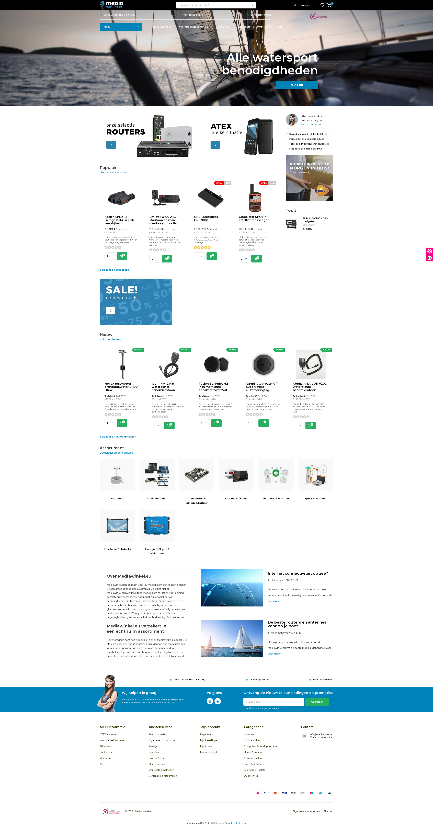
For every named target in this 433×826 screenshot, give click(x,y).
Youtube (217, 701)
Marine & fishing (236, 498)
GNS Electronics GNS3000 (206, 218)
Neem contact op (311, 123)
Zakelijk (153, 746)
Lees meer (274, 601)
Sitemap (328, 811)
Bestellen (154, 752)
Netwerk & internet (276, 498)
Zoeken (252, 5)
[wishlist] (322, 5)
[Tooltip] (326, 134)
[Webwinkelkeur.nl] (318, 16)
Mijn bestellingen (209, 740)
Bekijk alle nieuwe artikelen (118, 436)
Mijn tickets (206, 746)
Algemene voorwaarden (162, 740)
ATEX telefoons (162, 26)
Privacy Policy (156, 758)
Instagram (210, 701)
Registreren (206, 734)
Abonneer (317, 701)
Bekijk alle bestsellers (114, 269)
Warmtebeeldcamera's (193, 26)
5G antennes (251, 775)
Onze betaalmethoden (161, 769)
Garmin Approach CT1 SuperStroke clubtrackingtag (262, 387)
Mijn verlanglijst (208, 752)
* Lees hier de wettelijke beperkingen (262, 708)
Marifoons (264, 26)
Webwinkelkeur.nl (237, 823)
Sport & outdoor (315, 498)
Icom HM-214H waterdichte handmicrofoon (163, 387)
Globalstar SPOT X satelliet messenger (254, 218)
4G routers (222, 26)
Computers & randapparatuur (197, 500)
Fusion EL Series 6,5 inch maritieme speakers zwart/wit (214, 387)
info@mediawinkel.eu (321, 734)
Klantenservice (157, 763)
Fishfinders (243, 26)
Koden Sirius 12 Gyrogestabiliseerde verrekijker (120, 220)
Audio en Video (157, 498)
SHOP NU (297, 85)
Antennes (117, 498)
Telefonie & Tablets (117, 549)
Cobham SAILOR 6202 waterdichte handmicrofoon (310, 387)
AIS (280, 26)
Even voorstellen (158, 734)
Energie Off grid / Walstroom (157, 551)
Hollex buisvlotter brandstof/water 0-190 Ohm (121, 387)
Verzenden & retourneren (163, 775)
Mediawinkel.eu (143, 811)
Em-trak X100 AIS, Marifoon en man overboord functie (163, 220)
